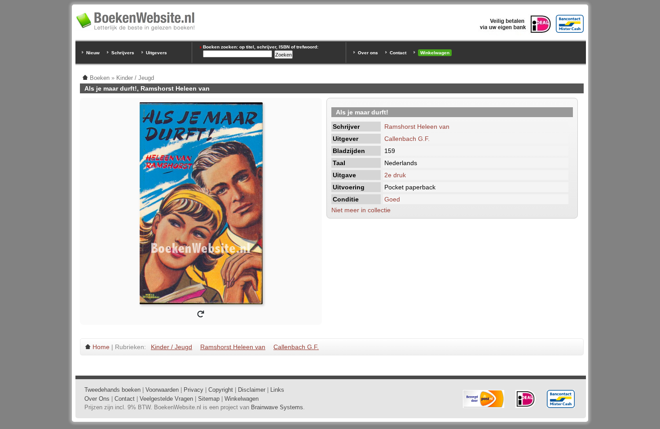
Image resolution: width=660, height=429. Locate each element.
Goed (392, 199)
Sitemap (209, 398)
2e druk (395, 175)
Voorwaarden (162, 389)
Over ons (368, 52)
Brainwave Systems (277, 407)
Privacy (193, 389)
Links (277, 389)
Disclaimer (251, 389)
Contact (398, 52)
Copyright (220, 389)
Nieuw (93, 52)
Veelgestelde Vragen (166, 398)
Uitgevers (156, 52)
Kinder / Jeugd (171, 346)
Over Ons (97, 398)
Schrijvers (122, 52)
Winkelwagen (434, 52)
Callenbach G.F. (407, 138)
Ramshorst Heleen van (416, 126)
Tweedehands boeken (112, 389)
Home (101, 346)
